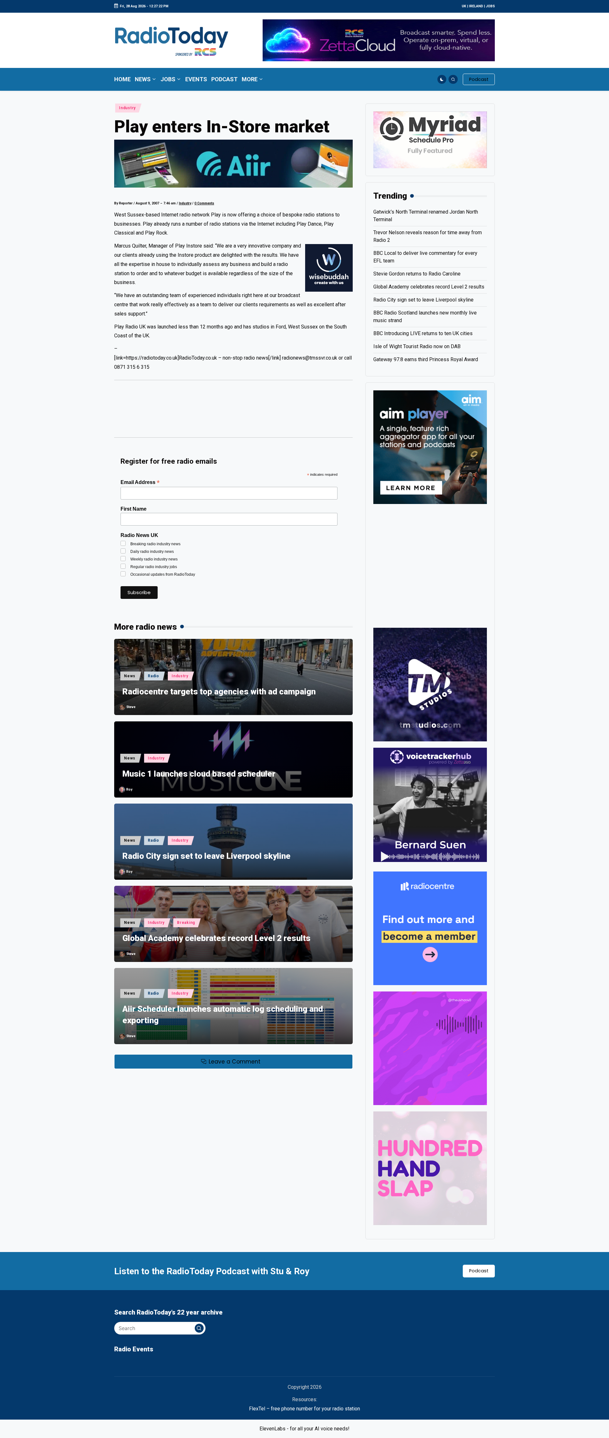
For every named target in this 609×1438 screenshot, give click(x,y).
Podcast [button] (478, 1271)
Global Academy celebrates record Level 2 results (216, 938)
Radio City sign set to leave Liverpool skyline (206, 856)
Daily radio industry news (152, 551)
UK (464, 6)
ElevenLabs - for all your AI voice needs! (304, 1429)
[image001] (430, 1048)
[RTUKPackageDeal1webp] (233, 163)
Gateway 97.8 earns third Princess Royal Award (425, 359)
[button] (479, 79)
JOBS (490, 6)
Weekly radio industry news (154, 559)
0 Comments (204, 203)
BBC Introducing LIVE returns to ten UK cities (423, 333)
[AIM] (430, 447)
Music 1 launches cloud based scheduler (198, 774)
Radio (153, 676)
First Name (134, 509)
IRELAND (476, 6)
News (129, 676)
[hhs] (430, 1168)
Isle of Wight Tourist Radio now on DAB (417, 346)
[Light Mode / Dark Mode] (442, 79)
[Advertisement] (233, 412)
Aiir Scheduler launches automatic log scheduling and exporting (222, 1014)
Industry (127, 108)
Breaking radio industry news (155, 544)
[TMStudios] (430, 684)
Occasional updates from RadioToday (162, 574)
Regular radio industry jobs (153, 567)
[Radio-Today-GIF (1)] (430, 928)
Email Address (140, 482)
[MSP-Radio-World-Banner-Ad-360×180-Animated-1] (430, 139)
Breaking (186, 922)
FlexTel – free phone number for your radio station (304, 1409)
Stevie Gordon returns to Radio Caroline (417, 274)
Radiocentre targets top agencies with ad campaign (219, 691)
